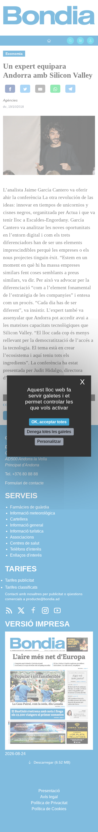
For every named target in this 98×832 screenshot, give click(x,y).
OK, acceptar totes (49, 422)
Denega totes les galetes (49, 432)
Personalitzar (49, 442)
